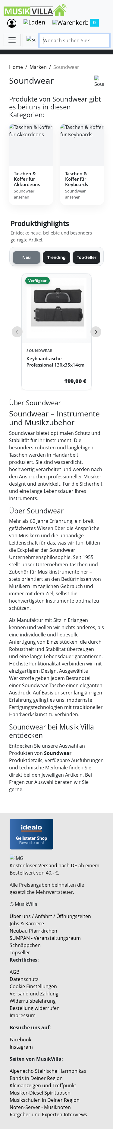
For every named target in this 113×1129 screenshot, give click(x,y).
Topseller (20, 952)
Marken (38, 67)
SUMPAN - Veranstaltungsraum (45, 938)
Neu (26, 257)
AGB (14, 972)
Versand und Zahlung (34, 993)
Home (16, 67)
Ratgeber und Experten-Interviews (48, 1114)
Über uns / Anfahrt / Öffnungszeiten (50, 916)
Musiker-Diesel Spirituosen (40, 1092)
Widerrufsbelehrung (33, 1001)
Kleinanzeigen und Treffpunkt (43, 1085)
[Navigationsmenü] (12, 40)
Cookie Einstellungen (33, 986)
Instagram (21, 1046)
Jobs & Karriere (27, 923)
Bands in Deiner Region (36, 1078)
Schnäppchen (25, 945)
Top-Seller (86, 257)
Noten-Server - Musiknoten (40, 1107)
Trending (56, 257)
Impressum (23, 1015)
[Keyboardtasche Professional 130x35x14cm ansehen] (56, 308)
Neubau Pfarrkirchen (33, 930)
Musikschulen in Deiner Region (45, 1100)
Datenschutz (24, 979)
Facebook (20, 1039)
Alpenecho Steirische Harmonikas (48, 1071)
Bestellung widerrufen (35, 1008)
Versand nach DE (57, 865)
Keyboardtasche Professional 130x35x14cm (55, 361)
